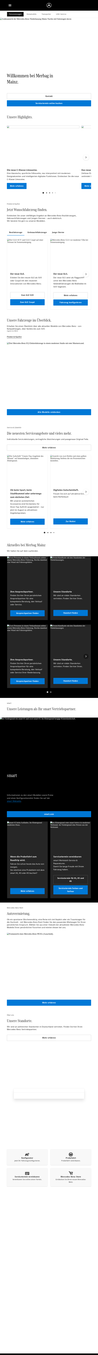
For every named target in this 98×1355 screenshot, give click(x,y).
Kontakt (49, 96)
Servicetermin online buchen (48, 103)
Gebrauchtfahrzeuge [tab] (37, 232)
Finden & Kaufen (14, 336)
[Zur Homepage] (49, 5)
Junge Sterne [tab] (58, 232)
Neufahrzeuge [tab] (15, 232)
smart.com (49, 814)
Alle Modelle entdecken (49, 412)
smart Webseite (14, 801)
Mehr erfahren (49, 447)
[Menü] (10, 5)
